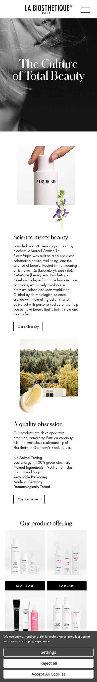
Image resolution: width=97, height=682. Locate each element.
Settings (48, 652)
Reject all (48, 663)
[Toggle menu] (86, 9)
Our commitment (29, 499)
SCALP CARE (25, 586)
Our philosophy (28, 327)
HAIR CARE (67, 586)
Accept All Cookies (49, 674)
